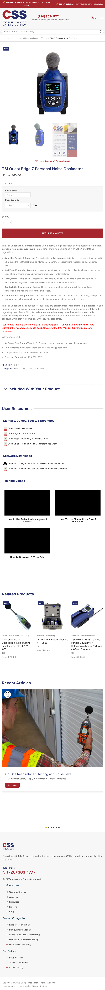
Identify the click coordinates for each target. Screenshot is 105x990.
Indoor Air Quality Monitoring (83, 636)
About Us (13, 896)
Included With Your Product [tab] (34, 389)
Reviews (13, 906)
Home (7, 38)
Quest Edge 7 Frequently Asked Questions (28, 438)
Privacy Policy (16, 957)
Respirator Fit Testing (19, 924)
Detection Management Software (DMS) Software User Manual (37, 469)
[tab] (52, 388)
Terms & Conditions (18, 962)
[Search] (101, 31)
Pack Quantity (12, 200)
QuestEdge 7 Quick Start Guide (22, 433)
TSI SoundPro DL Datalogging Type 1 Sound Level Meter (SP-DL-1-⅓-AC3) (16, 644)
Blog (11, 911)
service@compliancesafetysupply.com (50, 19)
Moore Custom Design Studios (32, 985)
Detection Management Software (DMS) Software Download (36, 463)
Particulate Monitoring (45, 636)
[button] (52, 161)
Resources (14, 901)
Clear (35, 205)
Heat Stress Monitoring (20, 944)
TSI (3, 653)
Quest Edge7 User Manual (20, 428)
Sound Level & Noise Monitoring (25, 38)
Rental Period (11, 190)
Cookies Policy (16, 967)
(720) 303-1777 (48, 16)
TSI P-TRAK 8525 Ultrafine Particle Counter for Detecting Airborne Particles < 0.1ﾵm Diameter (86, 644)
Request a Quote (52, 233)
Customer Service (17, 891)
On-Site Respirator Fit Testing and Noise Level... (40, 774)
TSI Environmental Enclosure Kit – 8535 (52, 641)
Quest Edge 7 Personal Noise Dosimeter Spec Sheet (32, 444)
